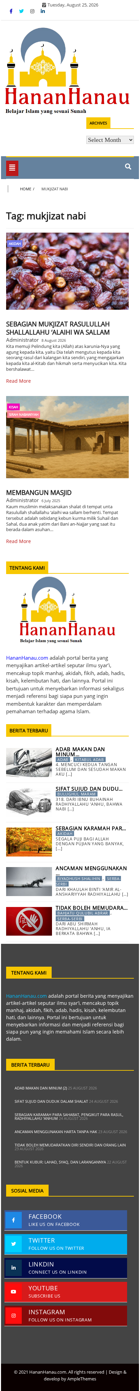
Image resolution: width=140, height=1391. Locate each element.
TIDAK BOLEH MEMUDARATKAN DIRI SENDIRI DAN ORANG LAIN (70, 1144)
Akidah (15, 243)
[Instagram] (33, 11)
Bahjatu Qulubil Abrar (82, 913)
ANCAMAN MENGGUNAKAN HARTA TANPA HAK (56, 1131)
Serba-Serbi (70, 918)
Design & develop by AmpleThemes (85, 1375)
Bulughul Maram (76, 793)
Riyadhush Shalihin (78, 878)
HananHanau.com (26, 996)
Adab (62, 759)
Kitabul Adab (89, 759)
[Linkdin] (43, 11)
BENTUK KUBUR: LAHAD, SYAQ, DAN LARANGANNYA (60, 1162)
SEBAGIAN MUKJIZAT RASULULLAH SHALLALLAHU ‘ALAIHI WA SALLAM (58, 328)
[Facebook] (12, 11)
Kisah (13, 407)
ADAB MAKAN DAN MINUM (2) (41, 1087)
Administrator (22, 339)
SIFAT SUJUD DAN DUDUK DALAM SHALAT (51, 1101)
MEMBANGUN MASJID (39, 492)
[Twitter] (22, 11)
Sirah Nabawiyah (23, 414)
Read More (18, 381)
